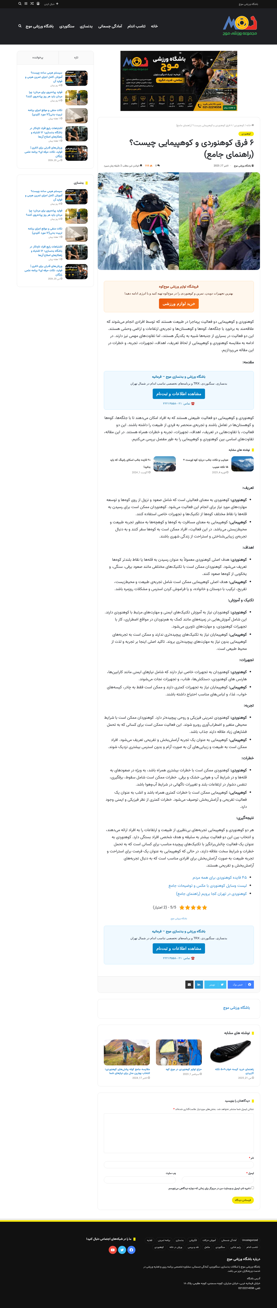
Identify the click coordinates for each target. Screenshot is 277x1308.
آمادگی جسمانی (110, 26)
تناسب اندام (136, 26)
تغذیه (149, 1240)
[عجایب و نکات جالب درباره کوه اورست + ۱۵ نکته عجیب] (242, 463)
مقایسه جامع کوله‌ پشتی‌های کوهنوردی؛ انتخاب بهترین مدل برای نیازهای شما (127, 1071)
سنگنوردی (66, 26)
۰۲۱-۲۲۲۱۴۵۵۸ (172, 403)
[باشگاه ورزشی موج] (240, 26)
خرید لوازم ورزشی (179, 303)
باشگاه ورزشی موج (248, 4)
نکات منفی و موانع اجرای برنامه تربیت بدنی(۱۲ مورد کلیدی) (45, 112)
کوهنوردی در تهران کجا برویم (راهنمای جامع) (211, 894)
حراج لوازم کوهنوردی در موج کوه (184, 1069)
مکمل (207, 1247)
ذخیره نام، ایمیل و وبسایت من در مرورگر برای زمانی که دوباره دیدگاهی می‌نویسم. (209, 1188)
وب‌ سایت (171, 1173)
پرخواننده (37, 57)
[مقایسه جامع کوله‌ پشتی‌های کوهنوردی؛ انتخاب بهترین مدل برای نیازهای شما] (127, 1052)
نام (251, 1158)
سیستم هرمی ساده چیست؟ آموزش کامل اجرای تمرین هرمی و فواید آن (43, 77)
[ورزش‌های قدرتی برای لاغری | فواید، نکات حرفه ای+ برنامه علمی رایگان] (76, 153)
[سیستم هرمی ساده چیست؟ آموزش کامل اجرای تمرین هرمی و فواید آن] (76, 78)
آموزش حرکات (209, 1240)
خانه (154, 26)
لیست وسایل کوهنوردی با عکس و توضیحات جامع (208, 886)
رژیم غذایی (236, 1247)
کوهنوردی (239, 125)
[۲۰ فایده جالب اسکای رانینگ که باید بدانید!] (165, 463)
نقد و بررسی (193, 1247)
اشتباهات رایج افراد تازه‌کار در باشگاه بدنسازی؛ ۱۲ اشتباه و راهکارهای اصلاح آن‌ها (46, 132)
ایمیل (250, 1173)
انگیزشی (193, 1240)
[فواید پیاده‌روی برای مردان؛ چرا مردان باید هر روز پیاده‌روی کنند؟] (76, 97)
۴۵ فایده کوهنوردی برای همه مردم (220, 877)
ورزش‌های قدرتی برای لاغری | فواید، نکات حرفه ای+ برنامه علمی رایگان (43, 152)
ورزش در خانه (176, 1247)
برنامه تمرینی (164, 1240)
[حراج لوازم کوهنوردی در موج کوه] (179, 1052)
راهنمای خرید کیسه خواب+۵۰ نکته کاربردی (234, 1071)
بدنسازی (86, 26)
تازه (76, 57)
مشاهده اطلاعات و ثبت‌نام (178, 394)
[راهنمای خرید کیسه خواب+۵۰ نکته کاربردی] (231, 1052)
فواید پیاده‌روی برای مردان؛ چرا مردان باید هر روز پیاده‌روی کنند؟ (44, 94)
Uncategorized (250, 1240)
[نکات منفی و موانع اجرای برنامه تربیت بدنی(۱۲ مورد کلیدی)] (76, 115)
